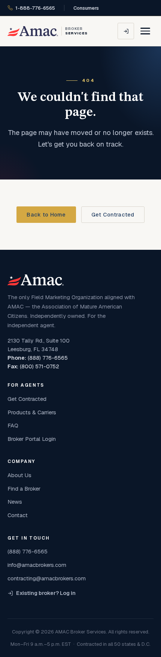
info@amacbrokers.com (36, 564)
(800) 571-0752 (39, 366)
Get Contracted (112, 214)
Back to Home (46, 214)
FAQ (12, 425)
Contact (17, 515)
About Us (19, 475)
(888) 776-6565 (48, 357)
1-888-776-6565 (35, 8)
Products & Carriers (31, 412)
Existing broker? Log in (46, 593)
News (14, 501)
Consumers (86, 8)
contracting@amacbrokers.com (46, 578)
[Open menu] (145, 31)
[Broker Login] (126, 31)
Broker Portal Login (31, 438)
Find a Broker (23, 488)
